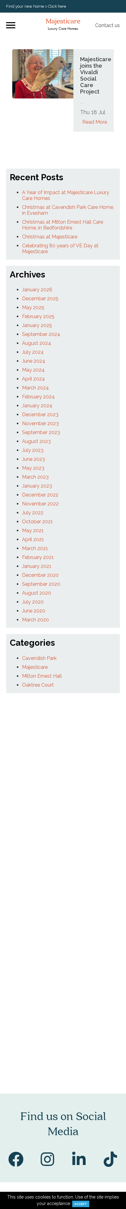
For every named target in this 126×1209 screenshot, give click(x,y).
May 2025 (33, 307)
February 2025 (38, 316)
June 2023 (33, 459)
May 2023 (33, 468)
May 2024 (33, 370)
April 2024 (33, 379)
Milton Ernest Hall (42, 676)
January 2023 (37, 486)
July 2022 (32, 513)
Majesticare (35, 667)
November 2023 (40, 423)
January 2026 (37, 290)
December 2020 (40, 575)
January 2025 (37, 325)
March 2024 (35, 388)
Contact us (107, 25)
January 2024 (37, 406)
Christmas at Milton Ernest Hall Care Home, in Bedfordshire (62, 225)
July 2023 (32, 450)
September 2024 (41, 334)
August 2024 (36, 343)
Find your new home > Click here (36, 6)
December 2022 (40, 495)
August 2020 (36, 593)
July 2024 (33, 352)
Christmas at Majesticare (49, 237)
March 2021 (35, 548)
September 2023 (41, 432)
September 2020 (41, 584)
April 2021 (33, 539)
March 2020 (35, 620)
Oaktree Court (38, 685)
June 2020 (33, 611)
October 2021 (37, 522)
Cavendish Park (39, 658)
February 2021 (38, 557)
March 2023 (35, 477)
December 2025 (40, 298)
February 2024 (38, 397)
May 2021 (33, 530)
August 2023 (36, 441)
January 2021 (36, 566)
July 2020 (33, 602)
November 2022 (40, 504)
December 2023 (40, 414)
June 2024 (33, 361)
